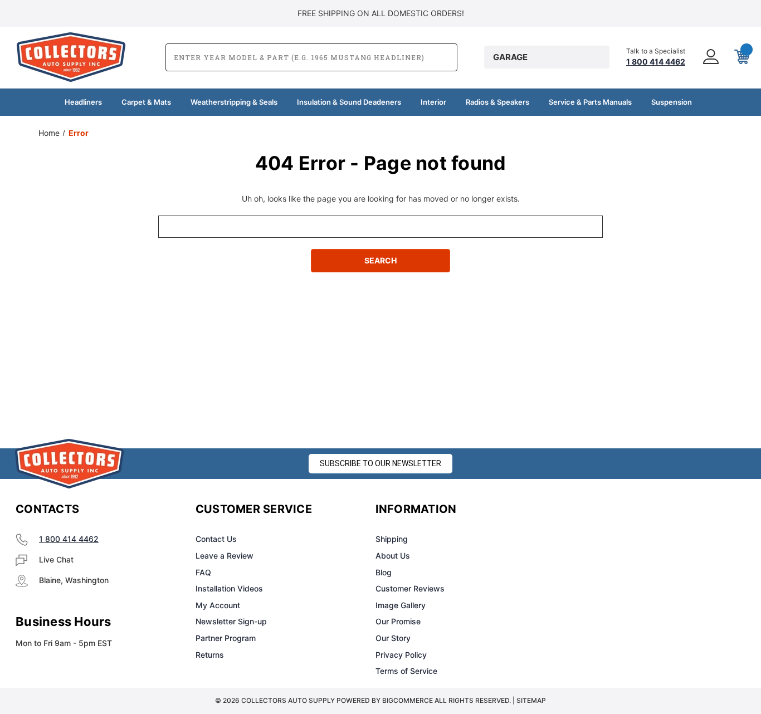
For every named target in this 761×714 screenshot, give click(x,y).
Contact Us (216, 539)
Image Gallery (400, 605)
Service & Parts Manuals (590, 101)
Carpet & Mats (146, 101)
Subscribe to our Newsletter (380, 463)
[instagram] (599, 509)
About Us (392, 555)
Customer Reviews (410, 588)
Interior (433, 101)
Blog (383, 572)
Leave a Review (224, 555)
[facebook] (571, 509)
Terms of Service (406, 671)
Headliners (83, 101)
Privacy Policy (401, 654)
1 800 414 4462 (69, 539)
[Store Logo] (69, 463)
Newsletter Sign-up (231, 621)
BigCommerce (407, 700)
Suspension (671, 101)
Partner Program (226, 638)
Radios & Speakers (497, 101)
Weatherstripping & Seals (234, 101)
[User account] (709, 57)
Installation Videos (229, 588)
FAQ (203, 572)
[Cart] (741, 57)
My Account (218, 605)
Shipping (391, 539)
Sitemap (531, 700)
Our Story (393, 638)
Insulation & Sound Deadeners (349, 101)
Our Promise (398, 621)
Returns (210, 654)
